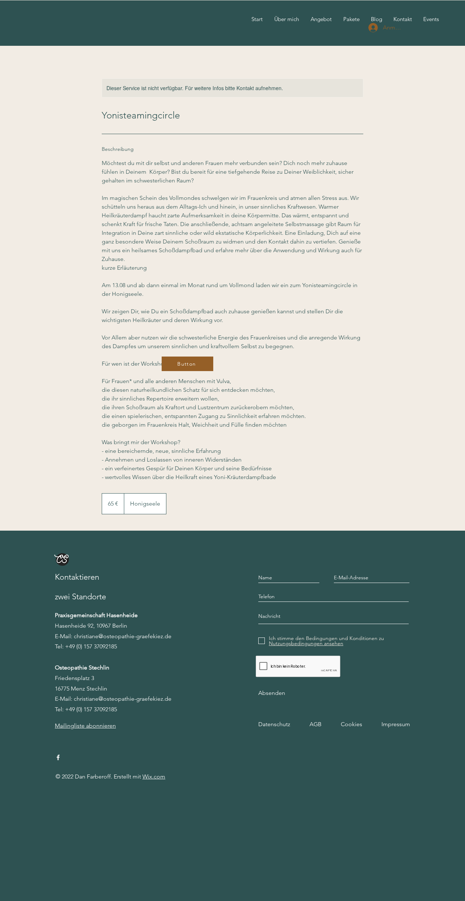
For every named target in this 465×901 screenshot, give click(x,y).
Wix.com (153, 776)
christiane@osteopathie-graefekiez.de (122, 636)
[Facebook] (58, 757)
